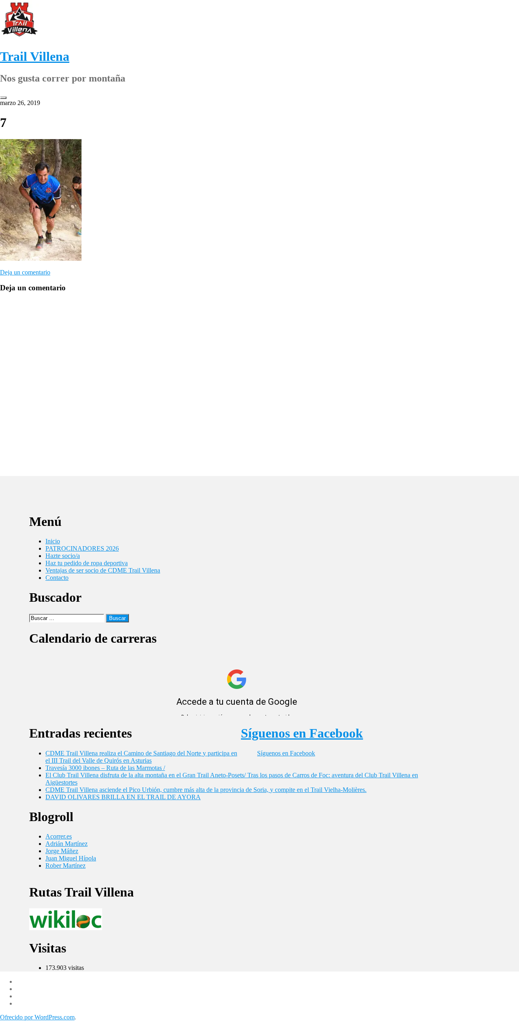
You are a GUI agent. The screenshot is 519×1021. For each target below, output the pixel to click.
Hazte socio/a (62, 555)
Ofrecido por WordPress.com (37, 1017)
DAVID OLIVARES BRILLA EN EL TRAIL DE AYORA (123, 797)
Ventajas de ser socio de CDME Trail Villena (102, 570)
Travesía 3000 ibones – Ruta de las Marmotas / (105, 767)
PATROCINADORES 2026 (82, 548)
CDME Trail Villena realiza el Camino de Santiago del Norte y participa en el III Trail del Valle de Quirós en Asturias (141, 757)
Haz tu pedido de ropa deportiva (86, 563)
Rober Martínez (65, 865)
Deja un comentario (25, 272)
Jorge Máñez (61, 850)
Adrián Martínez (66, 843)
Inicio (52, 541)
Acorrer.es (58, 836)
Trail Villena (34, 56)
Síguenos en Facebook (302, 733)
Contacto (57, 577)
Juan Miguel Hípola (70, 858)
